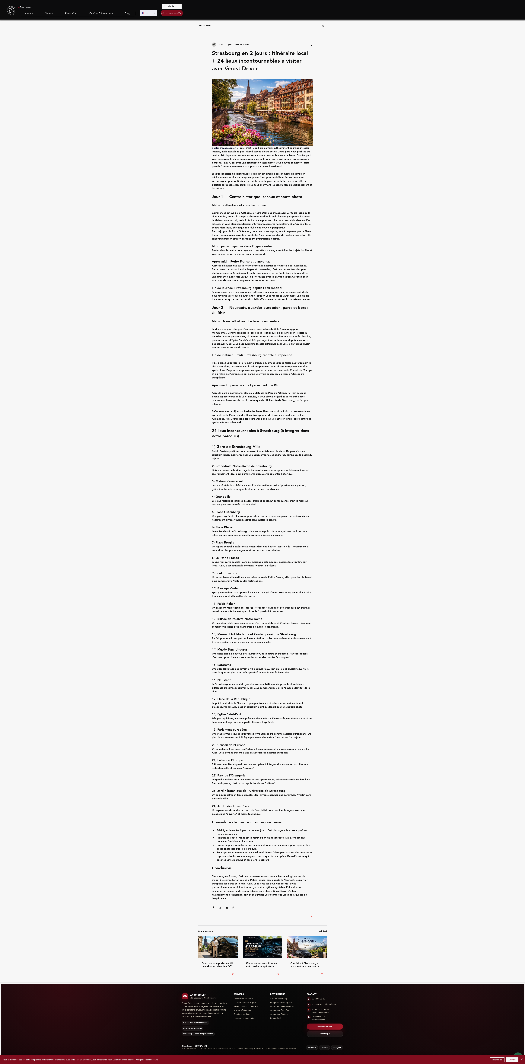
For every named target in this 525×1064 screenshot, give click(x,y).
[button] (323, 26)
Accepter (512, 1059)
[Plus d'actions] (311, 44)
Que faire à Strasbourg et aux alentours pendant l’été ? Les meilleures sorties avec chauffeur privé (306, 965)
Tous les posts (204, 25)
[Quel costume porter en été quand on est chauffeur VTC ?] (218, 947)
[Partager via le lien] (233, 907)
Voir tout (323, 931)
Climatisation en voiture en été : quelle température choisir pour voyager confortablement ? (261, 965)
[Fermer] (521, 1059)
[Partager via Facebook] (213, 907)
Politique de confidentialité (146, 1059)
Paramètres (497, 1059)
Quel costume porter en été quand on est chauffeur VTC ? (217, 965)
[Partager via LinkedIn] (226, 907)
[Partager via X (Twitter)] (220, 907)
